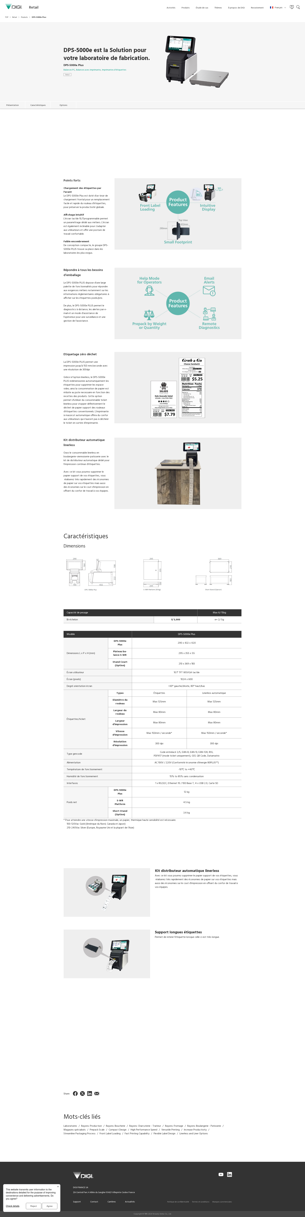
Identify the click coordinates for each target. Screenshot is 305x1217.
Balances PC (69, 70)
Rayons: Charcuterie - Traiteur (145, 1126)
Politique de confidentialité (178, 1202)
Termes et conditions (200, 1202)
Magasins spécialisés (75, 1130)
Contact (94, 1202)
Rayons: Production (91, 1126)
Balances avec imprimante (88, 70)
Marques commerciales (222, 1202)
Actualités (130, 1202)
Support (77, 1202)
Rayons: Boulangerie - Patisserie (204, 1126)
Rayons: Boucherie (115, 1126)
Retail (67, 74)
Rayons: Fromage (174, 1126)
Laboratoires (70, 1126)
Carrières (112, 1202)
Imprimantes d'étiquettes (114, 70)
